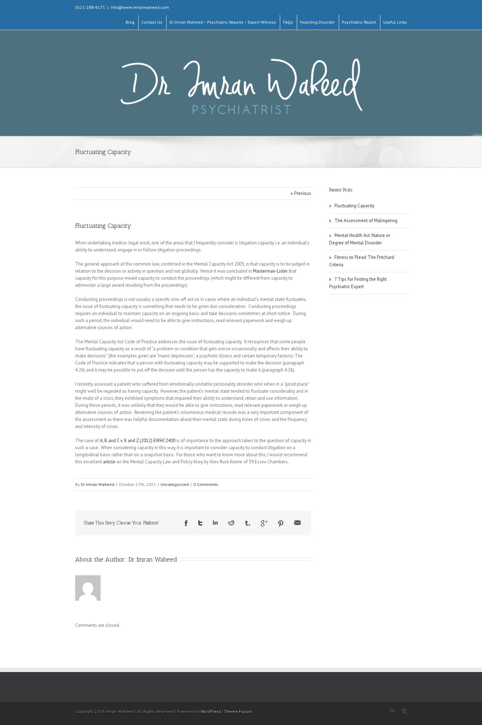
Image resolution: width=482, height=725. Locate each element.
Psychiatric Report (359, 22)
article (109, 462)
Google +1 (264, 523)
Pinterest (281, 523)
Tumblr (247, 523)
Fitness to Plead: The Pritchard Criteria (361, 261)
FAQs (288, 22)
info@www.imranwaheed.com (139, 7)
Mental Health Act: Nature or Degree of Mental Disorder (359, 239)
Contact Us (151, 22)
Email (297, 522)
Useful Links (395, 22)
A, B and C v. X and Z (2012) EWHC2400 (137, 441)
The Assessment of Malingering (366, 221)
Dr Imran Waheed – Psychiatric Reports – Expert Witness (222, 22)
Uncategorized (175, 484)
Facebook (186, 523)
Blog (130, 22)
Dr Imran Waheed (97, 484)
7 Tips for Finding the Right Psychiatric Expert (358, 283)
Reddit (231, 522)
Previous (302, 193)
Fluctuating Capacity (103, 226)
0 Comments (205, 484)
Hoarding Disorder (317, 22)
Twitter (200, 523)
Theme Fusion (238, 711)
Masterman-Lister (270, 271)
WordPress (211, 711)
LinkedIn (215, 522)
